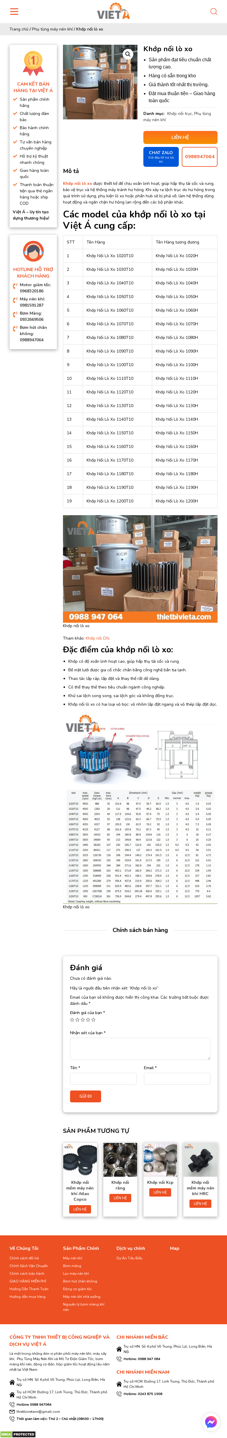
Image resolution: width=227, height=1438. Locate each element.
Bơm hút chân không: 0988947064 (33, 334)
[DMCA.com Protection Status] (18, 1434)
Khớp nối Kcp (160, 1182)
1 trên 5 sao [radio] (72, 1020)
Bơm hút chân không (80, 1281)
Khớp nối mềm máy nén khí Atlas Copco (80, 1191)
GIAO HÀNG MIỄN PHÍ (27, 1281)
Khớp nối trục (179, 113)
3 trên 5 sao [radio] (83, 1020)
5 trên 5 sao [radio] (93, 1020)
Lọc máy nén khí (76, 1273)
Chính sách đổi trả (24, 1258)
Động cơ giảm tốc (77, 1289)
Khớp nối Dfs (98, 638)
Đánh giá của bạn (87, 1013)
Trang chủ (18, 29)
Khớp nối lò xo (77, 183)
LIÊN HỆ (80, 1209)
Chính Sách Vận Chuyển (28, 1266)
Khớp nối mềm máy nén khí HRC (200, 1188)
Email (150, 1068)
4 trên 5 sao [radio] (88, 1020)
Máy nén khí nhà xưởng (81, 1296)
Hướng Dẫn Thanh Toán (28, 1289)
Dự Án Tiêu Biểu (129, 1258)
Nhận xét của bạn (88, 1033)
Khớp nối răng (120, 1185)
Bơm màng (72, 1266)
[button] (128, 54)
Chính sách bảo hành (26, 1273)
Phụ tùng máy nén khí (52, 29)
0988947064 (200, 156)
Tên (75, 1068)
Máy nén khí (72, 1258)
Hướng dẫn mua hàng (27, 1296)
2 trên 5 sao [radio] (77, 1020)
